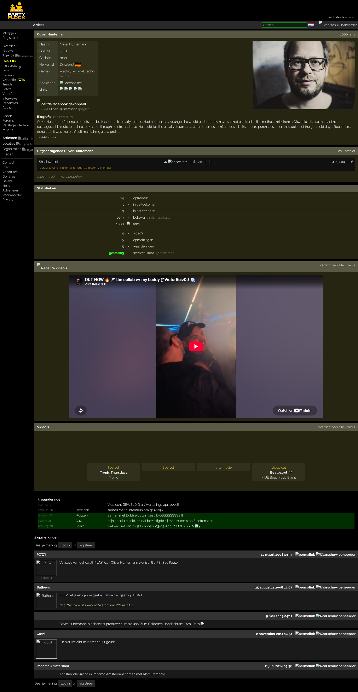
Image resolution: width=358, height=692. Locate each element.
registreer (86, 545)
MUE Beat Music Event (278, 477)
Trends (7, 84)
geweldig (116, 253)
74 (122, 198)
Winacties (13, 80)
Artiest (38, 25)
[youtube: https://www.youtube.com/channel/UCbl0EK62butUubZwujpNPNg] (80, 92)
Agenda (8, 55)
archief (350, 151)
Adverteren (10, 190)
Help (6, 186)
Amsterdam (206, 162)
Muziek (7, 130)
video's (138, 233)
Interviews (10, 98)
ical (340, 151)
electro (65, 71)
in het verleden (144, 211)
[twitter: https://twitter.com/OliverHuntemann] (75, 92)
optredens (141, 198)
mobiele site (337, 17)
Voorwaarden (12, 195)
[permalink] (305, 555)
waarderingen (143, 246)
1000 (120, 224)
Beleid (7, 181)
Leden (7, 116)
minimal (78, 71)
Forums (8, 120)
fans (136, 224)
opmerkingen (143, 240)
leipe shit (82, 510)
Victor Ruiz (104, 167)
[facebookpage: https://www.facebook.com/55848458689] (66, 92)
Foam (80, 526)
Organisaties (11, 149)
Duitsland (67, 64)
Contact (8, 162)
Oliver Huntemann (52, 34)
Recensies (10, 103)
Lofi (192, 162)
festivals (9, 75)
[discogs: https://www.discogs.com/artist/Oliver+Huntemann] (62, 92)
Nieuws (8, 50)
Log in (65, 545)
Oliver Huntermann (63, 109)
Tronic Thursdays (113, 472)
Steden (7, 154)
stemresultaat (143, 253)
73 (122, 211)
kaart (7, 70)
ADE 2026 (10, 60)
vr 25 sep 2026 (342, 162)
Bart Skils (45, 167)
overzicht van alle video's (336, 265)
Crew (6, 167)
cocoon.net (73, 83)
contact (350, 17)
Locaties (8, 143)
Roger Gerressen (86, 167)
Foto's (6, 89)
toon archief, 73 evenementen (59, 177)
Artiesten (9, 138)
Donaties (9, 176)
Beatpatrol (278, 472)
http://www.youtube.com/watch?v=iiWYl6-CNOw (96, 605)
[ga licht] (316, 25)
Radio (6, 108)
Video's (7, 94)
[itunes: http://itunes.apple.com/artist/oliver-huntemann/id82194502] (70, 92)
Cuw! (79, 521)
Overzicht (9, 46)
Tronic (113, 477)
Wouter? (82, 515)
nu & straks (10, 65)
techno (91, 71)
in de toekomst (144, 204)
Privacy (7, 200)
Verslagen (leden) (15, 125)
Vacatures (10, 172)
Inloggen (9, 33)
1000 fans (347, 34)
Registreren (10, 38)
